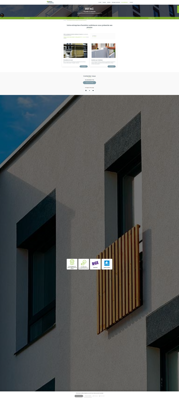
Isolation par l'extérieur (97, 60)
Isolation (108, 2)
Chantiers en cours (68, 60)
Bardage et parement (116, 2)
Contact (131, 2)
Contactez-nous (151, 18)
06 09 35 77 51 (27, 18)
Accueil (99, 2)
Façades (104, 2)
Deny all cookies (88, 395)
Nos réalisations (124, 2)
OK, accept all (79, 395)
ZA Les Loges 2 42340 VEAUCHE (89, 18)
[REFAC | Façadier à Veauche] (50, 2)
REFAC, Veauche (75, 37)
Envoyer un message (89, 82)
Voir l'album (83, 66)
